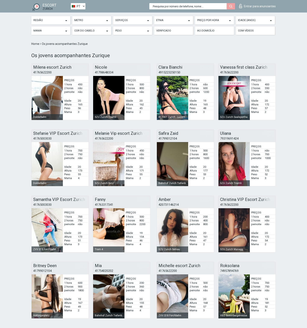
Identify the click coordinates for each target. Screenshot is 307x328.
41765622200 (42, 72)
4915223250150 (169, 72)
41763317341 (104, 205)
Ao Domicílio (205, 30)
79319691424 (229, 138)
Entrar (260, 6)
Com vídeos (246, 30)
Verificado (163, 30)
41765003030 (42, 138)
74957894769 (229, 271)
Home (35, 43)
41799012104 (168, 138)
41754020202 (104, 271)
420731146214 (169, 205)
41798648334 (104, 72)
